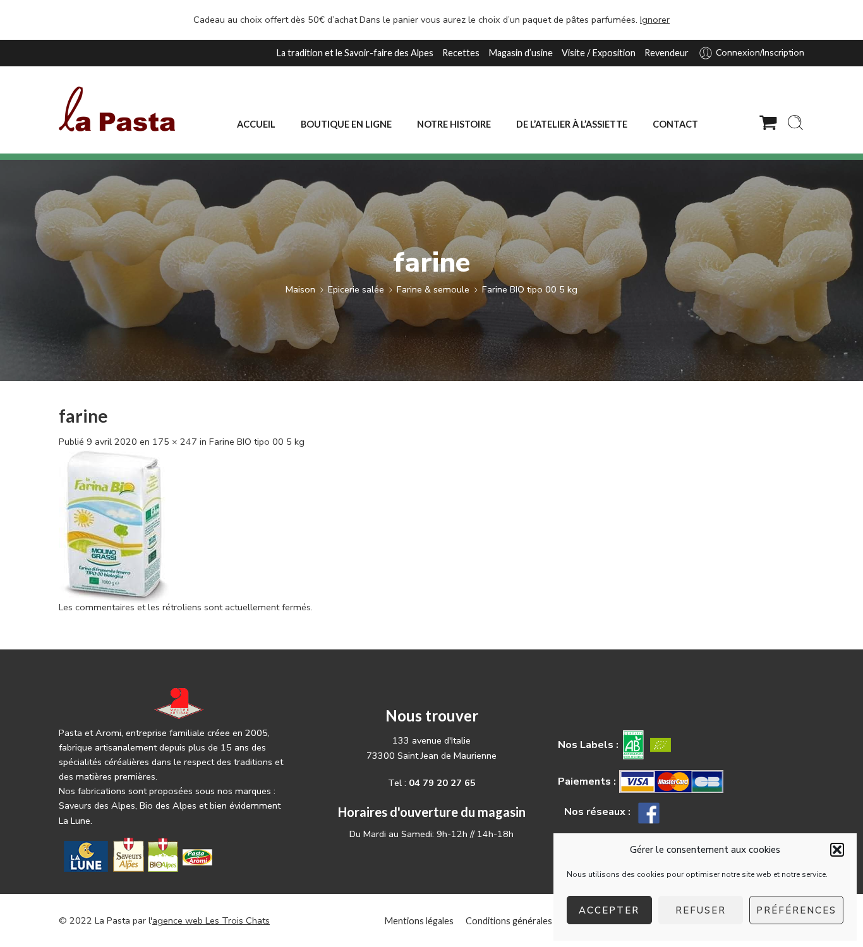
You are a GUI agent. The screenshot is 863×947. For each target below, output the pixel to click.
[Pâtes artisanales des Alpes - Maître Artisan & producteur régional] (117, 109)
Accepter (609, 910)
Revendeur (666, 52)
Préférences (796, 910)
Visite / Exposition (599, 52)
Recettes (461, 52)
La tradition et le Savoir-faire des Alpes (354, 52)
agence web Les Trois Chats (211, 920)
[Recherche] (795, 122)
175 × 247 (174, 441)
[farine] (114, 523)
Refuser (700, 910)
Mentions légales (419, 920)
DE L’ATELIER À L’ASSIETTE (571, 124)
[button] (837, 849)
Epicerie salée (356, 289)
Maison (300, 289)
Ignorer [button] (655, 19)
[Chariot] (768, 122)
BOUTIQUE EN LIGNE (346, 124)
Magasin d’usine (520, 52)
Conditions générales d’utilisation (533, 920)
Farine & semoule (433, 289)
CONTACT (675, 124)
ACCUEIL (256, 124)
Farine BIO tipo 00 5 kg (529, 289)
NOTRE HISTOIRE (454, 124)
